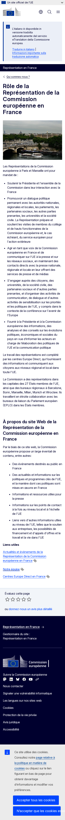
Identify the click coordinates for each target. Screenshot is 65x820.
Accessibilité (11, 729)
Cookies (8, 708)
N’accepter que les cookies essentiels (39, 811)
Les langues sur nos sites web (22, 700)
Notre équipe (11, 569)
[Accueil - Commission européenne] (12, 11)
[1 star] (7, 599)
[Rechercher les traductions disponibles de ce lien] (35, 561)
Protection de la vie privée (20, 715)
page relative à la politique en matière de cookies (34, 763)
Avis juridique (11, 722)
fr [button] (41, 12)
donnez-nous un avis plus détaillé (30, 609)
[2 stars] (10, 599)
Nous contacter (13, 686)
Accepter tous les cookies (36, 800)
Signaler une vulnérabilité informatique (27, 693)
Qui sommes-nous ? (18, 76)
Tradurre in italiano (23, 49)
